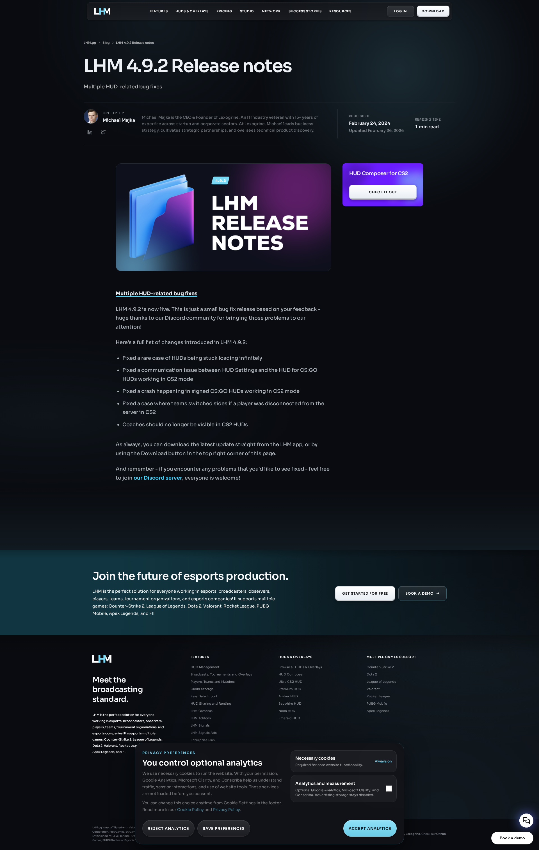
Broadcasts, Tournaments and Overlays (221, 674)
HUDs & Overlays (192, 11)
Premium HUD (289, 689)
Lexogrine (413, 834)
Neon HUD (286, 711)
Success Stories (305, 11)
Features (159, 11)
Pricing (224, 11)
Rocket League (378, 696)
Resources (340, 11)
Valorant (373, 689)
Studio (247, 11)
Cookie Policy (190, 809)
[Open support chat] (526, 821)
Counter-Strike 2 (380, 667)
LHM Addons (201, 718)
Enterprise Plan (203, 740)
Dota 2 (372, 674)
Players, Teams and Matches (213, 682)
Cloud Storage (202, 689)
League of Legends (381, 682)
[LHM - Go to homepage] (102, 11)
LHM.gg (90, 43)
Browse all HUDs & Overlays (300, 667)
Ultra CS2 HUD (290, 682)
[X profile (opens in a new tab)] (103, 132)
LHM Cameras (202, 711)
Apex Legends (378, 711)
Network (271, 11)
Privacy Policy (226, 809)
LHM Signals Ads (204, 733)
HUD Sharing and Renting (211, 703)
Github (441, 834)
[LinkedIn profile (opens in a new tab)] (90, 132)
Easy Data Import (204, 696)
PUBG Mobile (377, 703)
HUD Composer (291, 674)
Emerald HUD (289, 718)
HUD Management (205, 667)
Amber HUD (288, 696)
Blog (106, 43)
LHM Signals (200, 725)
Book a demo (512, 838)
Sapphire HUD (290, 703)
